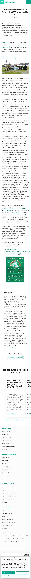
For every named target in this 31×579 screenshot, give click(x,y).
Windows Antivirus (6, 466)
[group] (15, 397)
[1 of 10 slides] (7, 420)
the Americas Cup (9, 210)
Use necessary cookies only (15, 575)
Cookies (8, 535)
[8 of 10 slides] (20, 420)
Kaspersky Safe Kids (6, 440)
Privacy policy (4, 535)
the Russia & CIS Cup (7, 208)
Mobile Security (5, 463)
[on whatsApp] (22, 357)
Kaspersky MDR (5, 516)
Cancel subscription (23, 538)
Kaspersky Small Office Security (9, 486)
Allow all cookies (8, 572)
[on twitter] (13, 357)
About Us (3, 549)
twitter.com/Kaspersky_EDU (13, 254)
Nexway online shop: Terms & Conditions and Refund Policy (11, 541)
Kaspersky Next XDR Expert (8, 519)
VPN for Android (5, 472)
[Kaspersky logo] (10, 2)
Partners (3, 552)
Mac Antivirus (5, 460)
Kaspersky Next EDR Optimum (8, 493)
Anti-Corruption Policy (15, 535)
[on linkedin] (18, 357)
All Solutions (4, 449)
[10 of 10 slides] (24, 420)
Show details (22, 570)
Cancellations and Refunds (15, 538)
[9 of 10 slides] (22, 420)
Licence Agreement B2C (24, 535)
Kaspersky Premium (6, 437)
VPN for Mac (4, 479)
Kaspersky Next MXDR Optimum (9, 499)
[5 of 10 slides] (14, 420)
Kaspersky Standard (6, 431)
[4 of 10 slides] (13, 420)
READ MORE (11, 414)
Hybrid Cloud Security (7, 525)
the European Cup (23, 207)
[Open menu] (2, 2)
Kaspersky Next (5, 510)
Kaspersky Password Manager (8, 446)
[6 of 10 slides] (16, 420)
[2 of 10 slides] (9, 420)
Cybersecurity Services (7, 513)
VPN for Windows (6, 469)
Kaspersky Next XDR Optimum (8, 496)
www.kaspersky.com (10, 347)
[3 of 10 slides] (11, 420)
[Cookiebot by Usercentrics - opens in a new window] (22, 555)
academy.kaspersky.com (12, 249)
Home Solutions (6, 428)
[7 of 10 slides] (18, 420)
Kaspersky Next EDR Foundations (9, 490)
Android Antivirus (5, 457)
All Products (4, 502)
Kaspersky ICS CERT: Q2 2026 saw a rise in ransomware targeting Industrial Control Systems (15, 384)
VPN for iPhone (5, 476)
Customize (21, 572)
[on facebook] (9, 357)
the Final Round (17, 212)
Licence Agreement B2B (5, 538)
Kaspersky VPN (5, 443)
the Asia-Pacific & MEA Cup (21, 208)
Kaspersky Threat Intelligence (8, 522)
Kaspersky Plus (5, 434)
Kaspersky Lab (5, 42)
